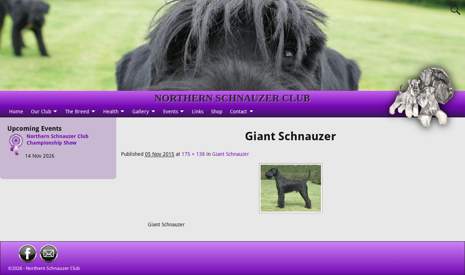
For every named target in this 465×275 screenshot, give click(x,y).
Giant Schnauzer (230, 154)
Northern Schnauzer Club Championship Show (58, 139)
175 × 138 (193, 154)
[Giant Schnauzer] (290, 192)
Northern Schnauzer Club (53, 268)
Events (170, 111)
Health (110, 111)
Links (197, 111)
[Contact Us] (49, 261)
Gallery (140, 111)
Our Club (41, 111)
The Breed (77, 111)
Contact (238, 111)
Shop (216, 111)
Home (16, 111)
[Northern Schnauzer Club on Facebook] (28, 261)
